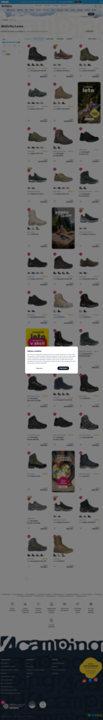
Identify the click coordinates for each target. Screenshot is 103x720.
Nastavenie (39, 368)
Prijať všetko (63, 368)
